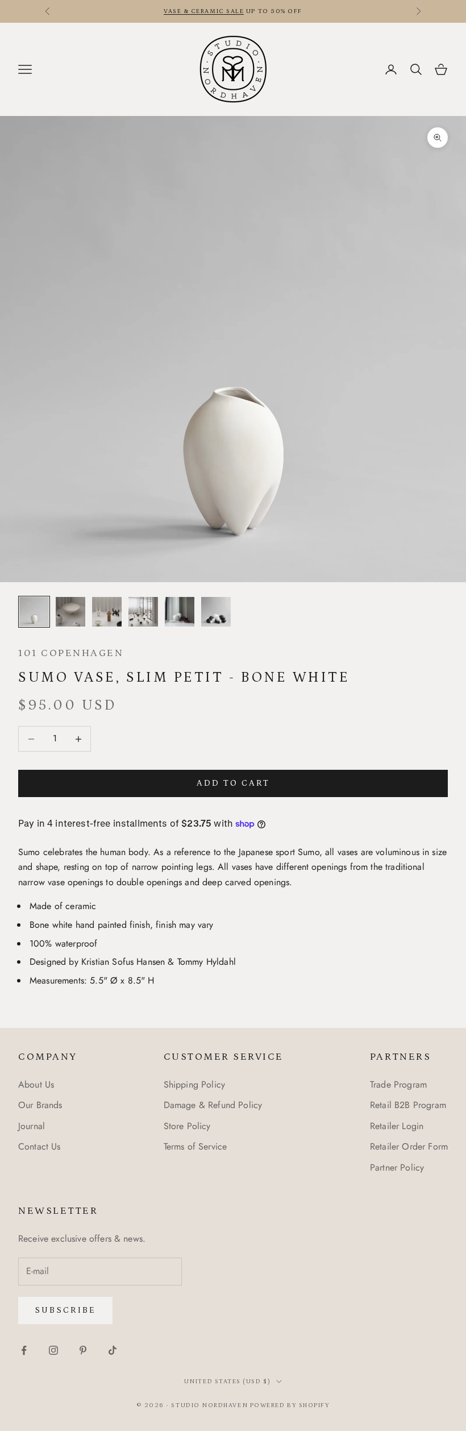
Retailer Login (396, 1126)
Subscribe (65, 1310)
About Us (36, 1084)
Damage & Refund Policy (213, 1104)
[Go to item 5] (179, 612)
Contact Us (39, 1146)
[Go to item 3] (107, 612)
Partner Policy (397, 1167)
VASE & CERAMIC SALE (204, 11)
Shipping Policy (194, 1084)
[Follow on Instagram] (53, 1350)
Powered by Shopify (290, 1405)
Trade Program (398, 1084)
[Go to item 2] (70, 612)
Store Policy (187, 1126)
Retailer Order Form (409, 1146)
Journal (31, 1126)
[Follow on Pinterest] (83, 1350)
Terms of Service (195, 1146)
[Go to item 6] (216, 612)
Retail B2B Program (408, 1104)
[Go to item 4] (143, 612)
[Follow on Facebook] (24, 1350)
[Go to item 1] (34, 612)
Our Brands (40, 1104)
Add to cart (233, 783)
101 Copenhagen (70, 653)
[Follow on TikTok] (112, 1350)
